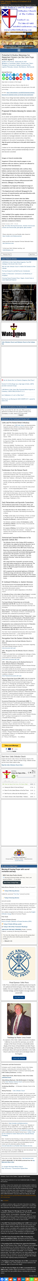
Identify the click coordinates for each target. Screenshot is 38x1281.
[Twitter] (17, 75)
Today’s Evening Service (11, 897)
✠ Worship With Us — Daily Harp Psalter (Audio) (19, 46)
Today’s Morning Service (11, 890)
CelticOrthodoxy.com (8, 250)
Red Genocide (30, 67)
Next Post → (33, 254)
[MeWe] (13, 75)
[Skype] (24, 78)
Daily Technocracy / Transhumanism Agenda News (15, 1168)
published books (6, 1077)
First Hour (16, 894)
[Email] (7, 78)
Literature (15, 67)
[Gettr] (17, 78)
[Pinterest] (27, 75)
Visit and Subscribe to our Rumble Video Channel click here (17, 1145)
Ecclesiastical (12, 65)
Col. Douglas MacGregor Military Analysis (12, 1166)
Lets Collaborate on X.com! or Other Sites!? (13, 395)
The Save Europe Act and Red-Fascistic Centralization (16, 271)
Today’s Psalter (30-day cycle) (12, 924)
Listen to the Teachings (19, 1058)
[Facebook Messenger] (10, 78)
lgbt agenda (20, 227)
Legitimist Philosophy (7, 67)
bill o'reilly (7, 225)
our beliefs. (6, 1200)
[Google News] (28, 78)
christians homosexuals (29, 225)
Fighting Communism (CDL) (23, 65)
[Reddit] (20, 75)
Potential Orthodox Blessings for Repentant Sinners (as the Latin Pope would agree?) (18, 57)
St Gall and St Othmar (26, 1130)
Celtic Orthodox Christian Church (13, 1082)
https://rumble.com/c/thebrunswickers (12, 236)
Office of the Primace (8, 61)
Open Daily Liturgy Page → (12, 882)
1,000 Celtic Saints (19, 425)
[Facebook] (7, 75)
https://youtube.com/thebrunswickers (18, 1123)
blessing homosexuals (16, 225)
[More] (31, 78)
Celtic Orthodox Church (19, 1090)
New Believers (22, 67)
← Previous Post (6, 254)
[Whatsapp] (3, 78)
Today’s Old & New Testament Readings (15, 926)
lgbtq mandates (28, 227)
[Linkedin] (24, 75)
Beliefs (18, 63)
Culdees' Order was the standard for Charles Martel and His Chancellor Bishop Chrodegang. (18, 1133)
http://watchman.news (8, 243)
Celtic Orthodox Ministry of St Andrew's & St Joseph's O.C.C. (15, 2)
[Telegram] (10, 75)
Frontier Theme (33, 1276)
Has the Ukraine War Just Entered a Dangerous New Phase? (18, 380)
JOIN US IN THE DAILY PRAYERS (11, 929)
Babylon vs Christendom (9, 63)
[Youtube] (20, 78)
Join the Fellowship (19, 860)
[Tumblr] (13, 78)
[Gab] (3, 75)
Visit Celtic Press (19, 997)
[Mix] (31, 75)
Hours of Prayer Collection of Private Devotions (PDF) (17, 921)
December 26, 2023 (22, 61)
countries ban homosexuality (9, 227)
